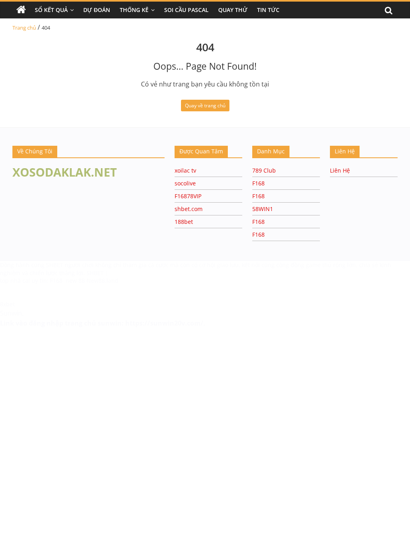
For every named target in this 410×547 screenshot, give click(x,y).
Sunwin (11, 313)
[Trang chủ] (21, 10)
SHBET (55, 265)
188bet (184, 221)
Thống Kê (134, 10)
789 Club (264, 170)
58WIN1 (262, 209)
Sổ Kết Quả (51, 10)
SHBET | (97, 273)
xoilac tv (185, 170)
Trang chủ (24, 27)
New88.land (102, 280)
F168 (258, 183)
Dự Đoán (96, 10)
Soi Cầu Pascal (186, 10)
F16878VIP (188, 196)
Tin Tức (268, 10)
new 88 (75, 280)
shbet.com (189, 209)
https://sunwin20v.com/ (164, 323)
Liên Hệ (340, 170)
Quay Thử (232, 10)
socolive (185, 183)
